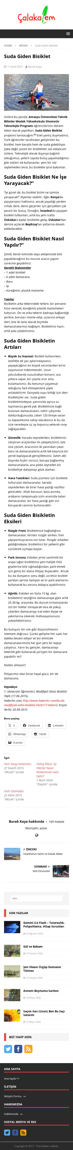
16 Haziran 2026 (34, 977)
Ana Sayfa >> (11, 1078)
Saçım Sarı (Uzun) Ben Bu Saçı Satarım (44, 1013)
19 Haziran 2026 (34, 953)
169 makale (56, 822)
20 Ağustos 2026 (34, 933)
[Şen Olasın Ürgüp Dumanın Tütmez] (12, 971)
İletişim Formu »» (15, 1096)
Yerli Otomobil (14, 791)
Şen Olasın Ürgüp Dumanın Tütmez (42, 969)
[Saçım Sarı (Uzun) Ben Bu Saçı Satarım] (12, 1015)
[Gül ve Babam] (12, 951)
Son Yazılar (18, 913)
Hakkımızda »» (13, 1114)
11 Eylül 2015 (15, 66)
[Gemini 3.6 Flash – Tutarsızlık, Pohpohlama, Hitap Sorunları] (12, 927)
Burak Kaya (35, 66)
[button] (67, 33)
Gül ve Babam (33, 946)
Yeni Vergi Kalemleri (17, 764)
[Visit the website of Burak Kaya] (36, 835)
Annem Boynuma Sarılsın (41, 991)
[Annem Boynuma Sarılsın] (12, 995)
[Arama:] (36, 898)
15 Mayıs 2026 (33, 1021)
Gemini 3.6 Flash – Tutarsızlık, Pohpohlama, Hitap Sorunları (44, 924)
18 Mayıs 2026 (33, 997)
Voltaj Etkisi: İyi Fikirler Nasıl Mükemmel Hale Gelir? (47, 770)
